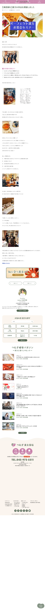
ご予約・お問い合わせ (25, 507)
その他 (35, 335)
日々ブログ (19, 388)
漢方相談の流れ (17, 503)
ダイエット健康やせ (22, 335)
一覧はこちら (22, 340)
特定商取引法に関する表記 (35, 502)
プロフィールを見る (22, 310)
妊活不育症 (9, 326)
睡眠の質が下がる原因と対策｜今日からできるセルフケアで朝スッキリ (29, 396)
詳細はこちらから (6, 263)
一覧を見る (22, 432)
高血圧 (22, 330)
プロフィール (24, 503)
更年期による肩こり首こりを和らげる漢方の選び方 (28, 415)
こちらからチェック (18, 274)
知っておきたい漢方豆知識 (22, 358)
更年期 (22, 326)
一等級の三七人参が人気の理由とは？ (25, 376)
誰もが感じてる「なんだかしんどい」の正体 (26, 426)
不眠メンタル (10, 331)
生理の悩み (35, 326)
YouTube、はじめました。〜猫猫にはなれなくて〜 (22, 386)
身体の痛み (35, 330)
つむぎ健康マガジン (8, 505)
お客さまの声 (7, 502)
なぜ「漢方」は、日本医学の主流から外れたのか (28, 357)
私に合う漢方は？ (17, 502)
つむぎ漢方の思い (25, 502)
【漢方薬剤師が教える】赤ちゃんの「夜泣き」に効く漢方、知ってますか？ (29, 405)
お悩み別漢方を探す (8, 504)
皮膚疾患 (10, 335)
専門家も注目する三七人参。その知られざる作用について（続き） (29, 367)
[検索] (32, 321)
